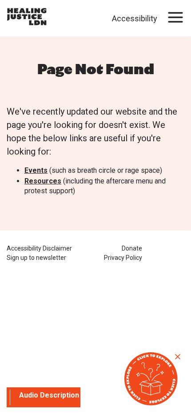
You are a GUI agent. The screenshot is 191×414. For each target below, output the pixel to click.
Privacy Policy (123, 257)
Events (36, 170)
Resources (42, 181)
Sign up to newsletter (36, 257)
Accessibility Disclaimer (39, 248)
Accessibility (134, 18)
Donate (132, 248)
